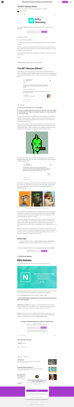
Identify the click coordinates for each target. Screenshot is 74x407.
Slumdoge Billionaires (22, 188)
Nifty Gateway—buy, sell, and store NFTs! (32, 62)
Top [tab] (18, 356)
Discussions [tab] (26, 356)
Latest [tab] (21, 356)
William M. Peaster (25, 362)
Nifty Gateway (24, 260)
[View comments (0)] (22, 14)
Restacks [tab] (24, 343)
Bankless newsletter (28, 27)
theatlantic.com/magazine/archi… (29, 89)
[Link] (16, 68)
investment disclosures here (41, 316)
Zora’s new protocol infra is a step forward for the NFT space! (28, 361)
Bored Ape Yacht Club (22, 159)
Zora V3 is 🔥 (20, 359)
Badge (52, 248)
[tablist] (22, 343)
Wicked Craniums (46, 186)
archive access (41, 248)
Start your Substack (34, 402)
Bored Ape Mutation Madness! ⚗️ (25, 367)
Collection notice (45, 399)
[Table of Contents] (1, 203)
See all (19, 383)
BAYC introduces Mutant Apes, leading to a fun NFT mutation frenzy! (30, 368)
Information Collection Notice (36, 394)
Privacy (37, 399)
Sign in (70, 1)
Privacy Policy (45, 394)
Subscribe (65, 1)
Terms (40, 399)
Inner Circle (47, 248)
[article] (37, 362)
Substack (31, 404)
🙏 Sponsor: (20, 62)
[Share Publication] (61, 2)
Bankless (25, 248)
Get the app (42, 402)
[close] (47, 375)
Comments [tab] (20, 343)
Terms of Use (42, 393)
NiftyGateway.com (25, 295)
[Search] (58, 2)
